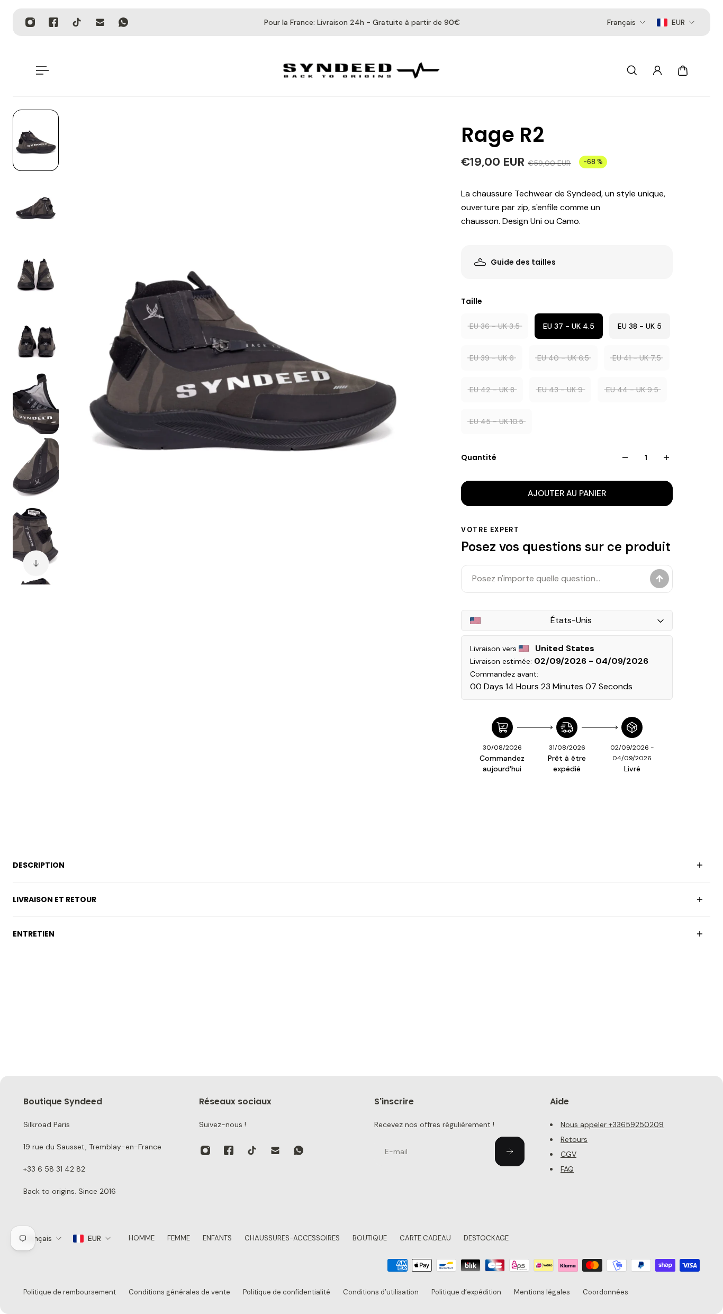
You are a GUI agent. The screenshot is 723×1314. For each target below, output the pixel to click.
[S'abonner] (510, 1151)
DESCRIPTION (39, 865)
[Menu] (40, 70)
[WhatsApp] (123, 22)
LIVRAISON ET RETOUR (54, 899)
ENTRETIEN (34, 934)
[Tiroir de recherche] (632, 70)
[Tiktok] (76, 22)
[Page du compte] (657, 70)
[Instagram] (30, 22)
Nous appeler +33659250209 (612, 1124)
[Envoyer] (659, 578)
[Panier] (682, 70)
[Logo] (361, 70)
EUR (94, 1238)
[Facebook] (53, 22)
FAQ (567, 1169)
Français (37, 1238)
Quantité (478, 457)
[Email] (100, 22)
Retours (574, 1139)
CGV (568, 1154)
